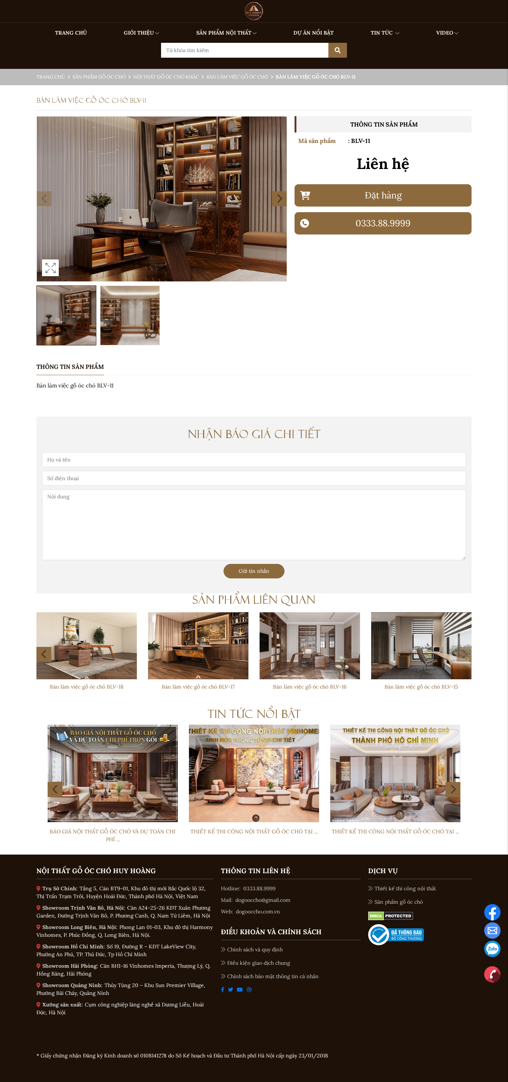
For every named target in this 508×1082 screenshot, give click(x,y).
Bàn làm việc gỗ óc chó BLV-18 (310, 686)
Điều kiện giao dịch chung (258, 963)
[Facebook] (492, 912)
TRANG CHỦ (71, 32)
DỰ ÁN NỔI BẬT (313, 32)
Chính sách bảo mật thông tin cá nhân (273, 976)
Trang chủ (50, 77)
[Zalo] (492, 948)
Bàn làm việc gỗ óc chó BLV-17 (421, 686)
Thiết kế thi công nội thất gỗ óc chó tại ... (254, 831)
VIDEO (444, 32)
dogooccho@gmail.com (262, 900)
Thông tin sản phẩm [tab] (70, 366)
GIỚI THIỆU (139, 32)
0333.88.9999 (259, 888)
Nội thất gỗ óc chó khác (166, 77)
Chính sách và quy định (255, 949)
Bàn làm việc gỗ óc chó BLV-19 (198, 686)
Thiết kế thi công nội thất (405, 888)
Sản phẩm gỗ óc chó (99, 77)
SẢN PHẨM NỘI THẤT (223, 32)
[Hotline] (492, 974)
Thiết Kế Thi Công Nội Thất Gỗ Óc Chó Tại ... (112, 831)
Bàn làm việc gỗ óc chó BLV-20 (86, 686)
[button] (279, 198)
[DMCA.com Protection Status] (390, 915)
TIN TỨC (382, 32)
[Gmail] (492, 930)
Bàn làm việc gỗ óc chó (237, 77)
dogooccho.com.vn (258, 911)
